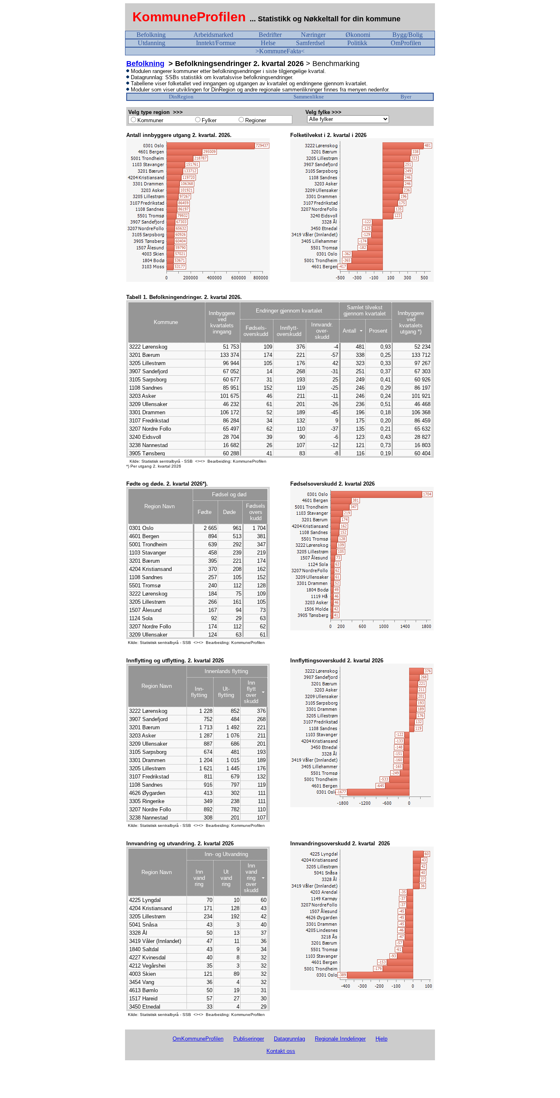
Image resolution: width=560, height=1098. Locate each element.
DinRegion (181, 97)
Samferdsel (310, 42)
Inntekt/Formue (216, 42)
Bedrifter (270, 34)
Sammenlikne (309, 97)
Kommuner (150, 120)
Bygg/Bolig (407, 34)
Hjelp (381, 1039)
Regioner (255, 120)
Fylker (209, 120)
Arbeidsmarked (213, 34)
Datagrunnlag (289, 1039)
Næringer (313, 34)
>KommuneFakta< (280, 51)
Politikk (357, 42)
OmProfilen (406, 42)
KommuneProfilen (189, 16)
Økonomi (358, 34)
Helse (268, 42)
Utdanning (151, 42)
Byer (406, 97)
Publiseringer (248, 1039)
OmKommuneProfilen (198, 1039)
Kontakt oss (280, 1051)
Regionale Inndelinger (340, 1039)
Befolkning (151, 34)
